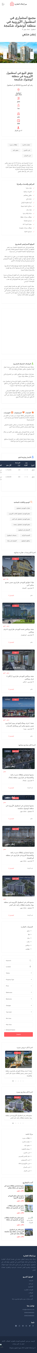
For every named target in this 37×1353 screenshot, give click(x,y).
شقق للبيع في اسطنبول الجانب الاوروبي (19, 513)
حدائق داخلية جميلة (26, 206)
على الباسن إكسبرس (24, 1156)
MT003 (8, 829)
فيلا (29, 934)
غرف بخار (29, 210)
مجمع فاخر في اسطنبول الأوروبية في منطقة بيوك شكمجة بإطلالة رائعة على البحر (18, 1117)
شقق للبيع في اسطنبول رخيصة (22, 524)
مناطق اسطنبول (25, 541)
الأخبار (31, 1296)
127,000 (15, 715)
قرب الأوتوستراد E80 (24, 1163)
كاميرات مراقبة (28, 192)
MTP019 (9, 1053)
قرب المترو (27, 150)
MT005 (8, 751)
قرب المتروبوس (25, 1160)
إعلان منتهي (15, 751)
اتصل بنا (22, 1344)
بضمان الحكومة (26, 1149)
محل (28, 938)
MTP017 (7, 652)
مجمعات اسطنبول (11, 535)
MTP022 (7, 699)
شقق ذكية (15, 150)
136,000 (15, 668)
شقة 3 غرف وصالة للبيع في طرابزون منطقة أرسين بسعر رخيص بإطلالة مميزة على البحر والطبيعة (18, 1073)
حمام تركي (29, 199)
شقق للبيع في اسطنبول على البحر (21, 519)
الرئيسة (31, 1280)
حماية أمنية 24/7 (27, 224)
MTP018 (7, 559)
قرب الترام (27, 1171)
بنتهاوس (28, 949)
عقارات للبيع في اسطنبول (23, 508)
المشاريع (30, 1286)
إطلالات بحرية (13, 145)
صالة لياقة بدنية (27, 213)
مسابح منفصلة (28, 221)
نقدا (16, 558)
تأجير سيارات (15, 1344)
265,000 (15, 574)
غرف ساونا (29, 188)
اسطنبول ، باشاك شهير (29, 29)
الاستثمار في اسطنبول (24, 530)
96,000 (15, 1063)
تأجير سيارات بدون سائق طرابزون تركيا (22, 1299)
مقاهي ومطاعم (28, 195)
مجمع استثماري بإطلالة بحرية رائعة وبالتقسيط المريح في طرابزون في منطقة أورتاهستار (20, 855)
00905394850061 (29, 1312)
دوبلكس (27, 945)
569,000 (15, 621)
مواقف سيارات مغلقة (26, 217)
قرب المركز (27, 155)
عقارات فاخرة (26, 145)
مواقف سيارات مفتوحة (25, 228)
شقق (28, 931)
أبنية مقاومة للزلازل (26, 202)
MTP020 (7, 606)
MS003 (8, 878)
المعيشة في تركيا (12, 541)
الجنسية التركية (26, 535)
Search (18, 1034)
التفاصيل (11, 595)
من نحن (31, 1283)
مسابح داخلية (28, 231)
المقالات (31, 1293)
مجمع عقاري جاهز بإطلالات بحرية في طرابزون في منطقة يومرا (15, 1208)
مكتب (28, 941)
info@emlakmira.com (28, 1309)
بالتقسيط (17, 1097)
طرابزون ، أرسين (12, 1066)
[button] (18, 973)
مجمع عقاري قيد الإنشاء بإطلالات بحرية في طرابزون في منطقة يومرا (14, 1220)
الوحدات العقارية (28, 1289)
